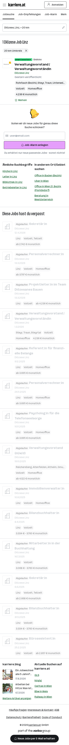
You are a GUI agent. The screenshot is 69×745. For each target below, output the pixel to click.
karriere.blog (12, 664)
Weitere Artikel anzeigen (17, 698)
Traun (49, 82)
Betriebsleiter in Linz (15, 187)
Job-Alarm (51, 14)
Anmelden (57, 4)
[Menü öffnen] (4, 4)
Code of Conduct (52, 717)
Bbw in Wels (41, 691)
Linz (25, 42)
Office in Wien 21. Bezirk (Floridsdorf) (47, 188)
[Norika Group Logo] (34, 731)
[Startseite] (17, 4)
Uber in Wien (41, 180)
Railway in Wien (43, 696)
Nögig (38, 680)
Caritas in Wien (43, 685)
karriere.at (42, 668)
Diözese (10, 42)
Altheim (52, 467)
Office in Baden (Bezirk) (47, 175)
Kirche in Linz (10, 171)
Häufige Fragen (18, 709)
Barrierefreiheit (31, 717)
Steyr (41, 82)
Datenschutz (14, 717)
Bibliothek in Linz (12, 182)
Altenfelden (40, 467)
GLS (36, 675)
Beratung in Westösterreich (43, 197)
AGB (56, 709)
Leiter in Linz (10, 176)
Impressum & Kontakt (41, 709)
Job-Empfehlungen (29, 14)
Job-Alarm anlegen (36, 145)
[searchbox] (34, 28)
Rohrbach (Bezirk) (27, 82)
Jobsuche (8, 14)
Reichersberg (24, 467)
